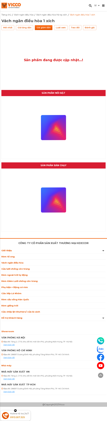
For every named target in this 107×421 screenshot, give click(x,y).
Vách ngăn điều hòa (12, 262)
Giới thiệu (6, 250)
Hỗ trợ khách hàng (11, 318)
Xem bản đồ (9, 345)
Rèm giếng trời (9, 305)
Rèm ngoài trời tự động (14, 275)
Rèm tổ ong (8, 256)
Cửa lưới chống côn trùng (15, 269)
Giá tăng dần (24, 27)
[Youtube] (100, 365)
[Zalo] (100, 350)
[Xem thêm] (15, 410)
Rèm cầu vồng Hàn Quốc (15, 299)
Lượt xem (61, 27)
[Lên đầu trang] (100, 376)
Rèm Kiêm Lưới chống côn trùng (19, 281)
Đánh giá (89, 27)
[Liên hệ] (100, 340)
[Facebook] (100, 357)
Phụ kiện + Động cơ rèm (14, 287)
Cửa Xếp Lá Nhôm (11, 293)
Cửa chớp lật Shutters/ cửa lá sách (20, 311)
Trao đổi (75, 27)
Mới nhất (7, 27)
